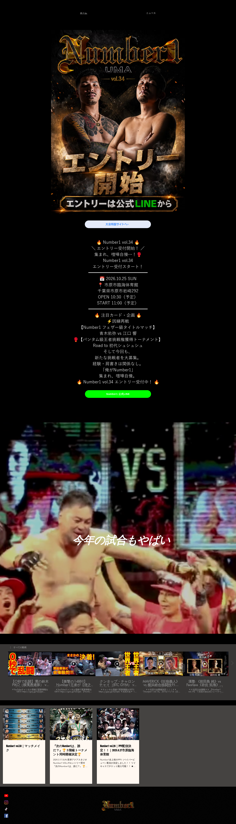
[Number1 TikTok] (6, 809)
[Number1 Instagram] (6, 802)
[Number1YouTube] (6, 796)
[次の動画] (232, 663)
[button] (18, 647)
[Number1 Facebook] (6, 816)
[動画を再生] (30, 664)
